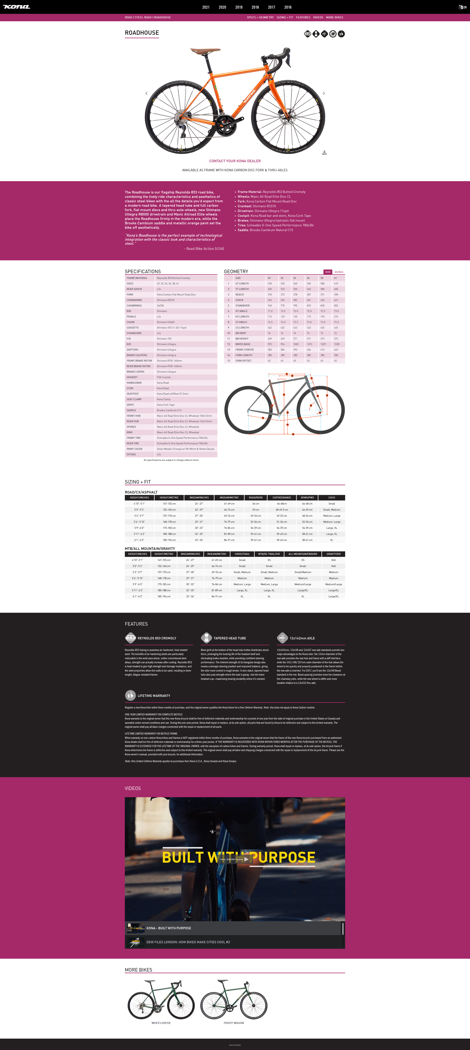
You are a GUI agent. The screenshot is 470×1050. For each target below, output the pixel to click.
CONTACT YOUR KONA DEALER (235, 161)
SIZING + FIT (285, 17)
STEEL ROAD (143, 17)
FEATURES (303, 17)
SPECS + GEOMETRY (260, 17)
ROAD (128, 17)
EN (465, 7)
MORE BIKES (334, 17)
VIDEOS (318, 17)
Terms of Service (235, 1045)
